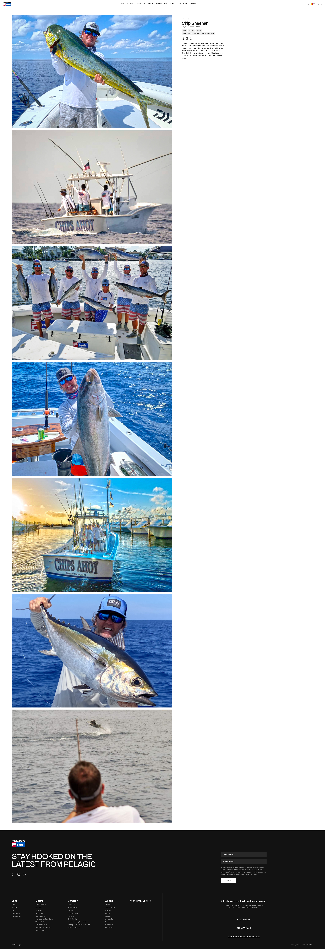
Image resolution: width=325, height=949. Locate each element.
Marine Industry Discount (77, 922)
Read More (184, 59)
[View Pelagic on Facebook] (24, 874)
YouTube (38, 910)
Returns (107, 913)
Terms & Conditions (307, 945)
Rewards (71, 916)
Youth (139, 4)
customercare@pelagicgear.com (244, 936)
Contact (108, 904)
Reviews (107, 922)
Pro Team (38, 907)
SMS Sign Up (72, 919)
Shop (14, 901)
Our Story (71, 904)
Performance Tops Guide (44, 919)
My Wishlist (109, 927)
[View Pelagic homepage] (18, 843)
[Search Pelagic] (307, 4)
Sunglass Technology (43, 927)
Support (109, 901)
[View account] (318, 4)
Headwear (148, 4)
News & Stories (40, 904)
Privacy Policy (248, 874)
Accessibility (109, 919)
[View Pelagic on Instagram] (13, 874)
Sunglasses (175, 4)
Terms (255, 874)
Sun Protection (40, 930)
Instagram (39, 913)
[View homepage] (7, 4)
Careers (71, 910)
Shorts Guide (40, 922)
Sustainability (73, 907)
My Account (109, 925)
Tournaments (40, 916)
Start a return (243, 919)
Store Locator (73, 913)
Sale (185, 4)
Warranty (108, 916)
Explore (194, 4)
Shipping (108, 910)
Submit (228, 880)
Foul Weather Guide (42, 925)
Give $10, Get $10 (74, 927)
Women (130, 4)
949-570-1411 (244, 928)
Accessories (161, 4)
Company (73, 901)
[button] (321, 3)
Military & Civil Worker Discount (79, 925)
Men (122, 4)
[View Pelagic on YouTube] (19, 874)
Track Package (110, 907)
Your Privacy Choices (140, 901)
